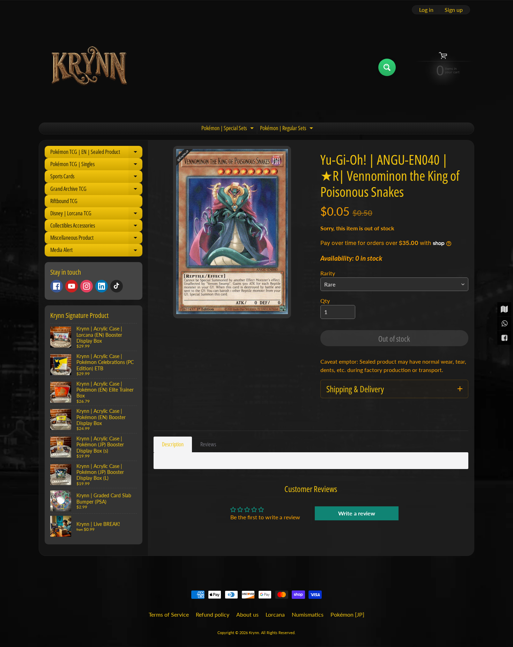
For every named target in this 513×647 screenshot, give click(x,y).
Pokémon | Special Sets (228, 129)
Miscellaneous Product (96, 239)
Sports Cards (96, 177)
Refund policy (212, 614)
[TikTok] (116, 286)
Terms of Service (169, 614)
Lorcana (275, 614)
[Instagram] (86, 286)
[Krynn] (88, 67)
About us (247, 614)
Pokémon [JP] (347, 614)
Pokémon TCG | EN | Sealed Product (96, 153)
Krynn (254, 632)
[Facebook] (56, 286)
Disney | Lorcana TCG (96, 214)
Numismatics (308, 614)
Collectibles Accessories (96, 227)
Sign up (454, 10)
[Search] (387, 67)
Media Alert (96, 251)
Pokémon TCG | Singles (96, 165)
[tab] (173, 444)
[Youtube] (71, 286)
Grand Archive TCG (96, 190)
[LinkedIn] (101, 286)
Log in (426, 10)
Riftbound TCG (63, 201)
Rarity (327, 273)
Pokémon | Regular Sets (287, 129)
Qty (325, 300)
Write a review (356, 513)
